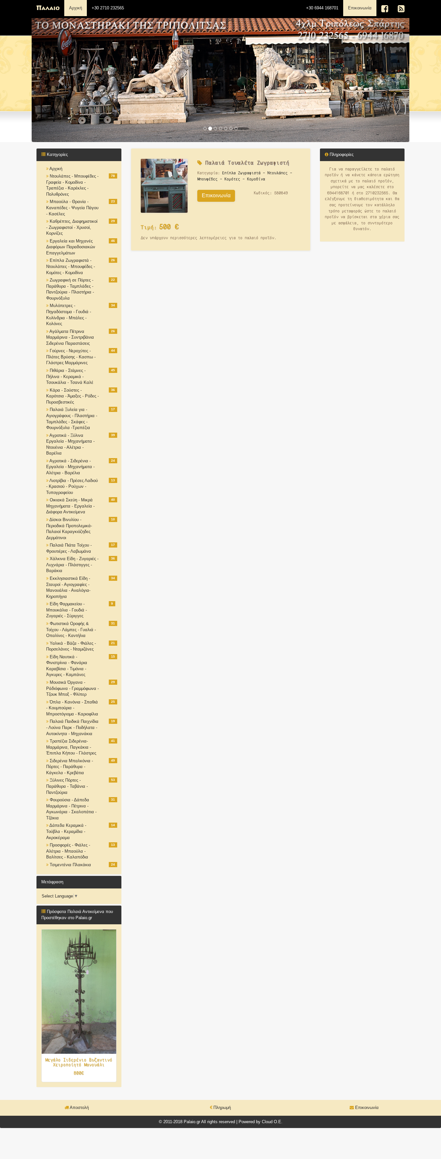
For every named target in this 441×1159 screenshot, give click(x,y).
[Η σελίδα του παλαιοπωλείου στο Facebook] (384, 9)
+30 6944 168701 (322, 7)
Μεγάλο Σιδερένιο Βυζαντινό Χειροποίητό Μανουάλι (78, 1062)
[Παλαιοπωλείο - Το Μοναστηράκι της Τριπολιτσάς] (48, 8)
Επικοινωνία (362, 7)
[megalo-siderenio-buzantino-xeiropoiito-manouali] (79, 991)
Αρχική (75, 7)
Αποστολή (79, 1107)
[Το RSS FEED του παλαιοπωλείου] (401, 9)
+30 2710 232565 (108, 7)
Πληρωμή (221, 1107)
